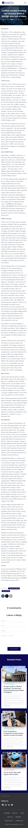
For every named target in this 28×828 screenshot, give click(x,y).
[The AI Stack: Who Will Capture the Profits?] (14, 759)
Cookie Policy (19, 820)
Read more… (7, 705)
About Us (15, 813)
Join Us (22, 813)
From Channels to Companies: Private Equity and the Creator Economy (13, 733)
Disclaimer (7, 813)
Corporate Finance (14, 588)
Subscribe (18, 817)
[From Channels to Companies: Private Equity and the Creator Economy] (14, 718)
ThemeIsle (20, 824)
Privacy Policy (9, 820)
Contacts (10, 817)
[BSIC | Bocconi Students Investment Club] (8, 3)
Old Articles (6, 590)
